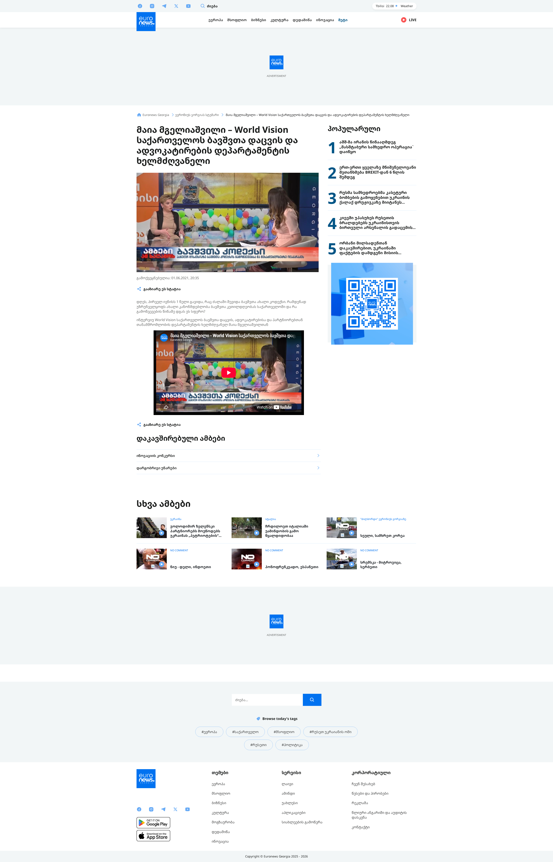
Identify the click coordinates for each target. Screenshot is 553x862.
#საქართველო (245, 731)
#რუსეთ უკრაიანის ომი (330, 731)
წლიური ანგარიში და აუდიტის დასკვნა (379, 815)
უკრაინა (175, 519)
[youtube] (188, 5)
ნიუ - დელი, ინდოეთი (190, 567)
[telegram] (164, 5)
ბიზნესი (219, 802)
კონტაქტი (361, 827)
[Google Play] (153, 822)
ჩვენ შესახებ (363, 783)
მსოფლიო (221, 793)
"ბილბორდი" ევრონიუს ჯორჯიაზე (383, 519)
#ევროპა (209, 731)
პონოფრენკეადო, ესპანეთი (291, 567)
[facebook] (140, 5)
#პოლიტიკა (292, 744)
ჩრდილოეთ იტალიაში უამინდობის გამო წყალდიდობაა (286, 531)
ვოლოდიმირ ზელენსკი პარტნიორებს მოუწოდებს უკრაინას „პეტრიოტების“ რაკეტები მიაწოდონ (195, 531)
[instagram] (152, 5)
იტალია (270, 519)
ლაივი (287, 783)
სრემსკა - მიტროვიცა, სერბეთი (381, 564)
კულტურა (220, 812)
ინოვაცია (220, 841)
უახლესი (290, 802)
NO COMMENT (179, 550)
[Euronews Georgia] (146, 21)
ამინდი (288, 793)
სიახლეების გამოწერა (302, 822)
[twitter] (176, 5)
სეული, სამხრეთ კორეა (382, 535)
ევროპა (218, 783)
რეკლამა (360, 802)
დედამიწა (221, 831)
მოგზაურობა (223, 822)
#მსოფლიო (284, 731)
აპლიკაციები (293, 812)
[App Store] (153, 835)
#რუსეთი (258, 744)
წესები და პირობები (370, 793)
